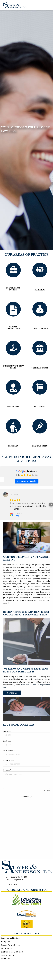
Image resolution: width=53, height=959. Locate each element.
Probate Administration (10, 945)
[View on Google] (5, 494)
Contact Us (12, 693)
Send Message (26, 797)
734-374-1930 (11, 884)
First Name (7, 731)
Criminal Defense (8, 955)
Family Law (5, 941)
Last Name (7, 741)
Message (7, 770)
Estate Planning (7, 948)
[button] (2, 504)
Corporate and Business (10, 938)
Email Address (9, 751)
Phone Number (9, 760)
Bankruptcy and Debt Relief (12, 952)
